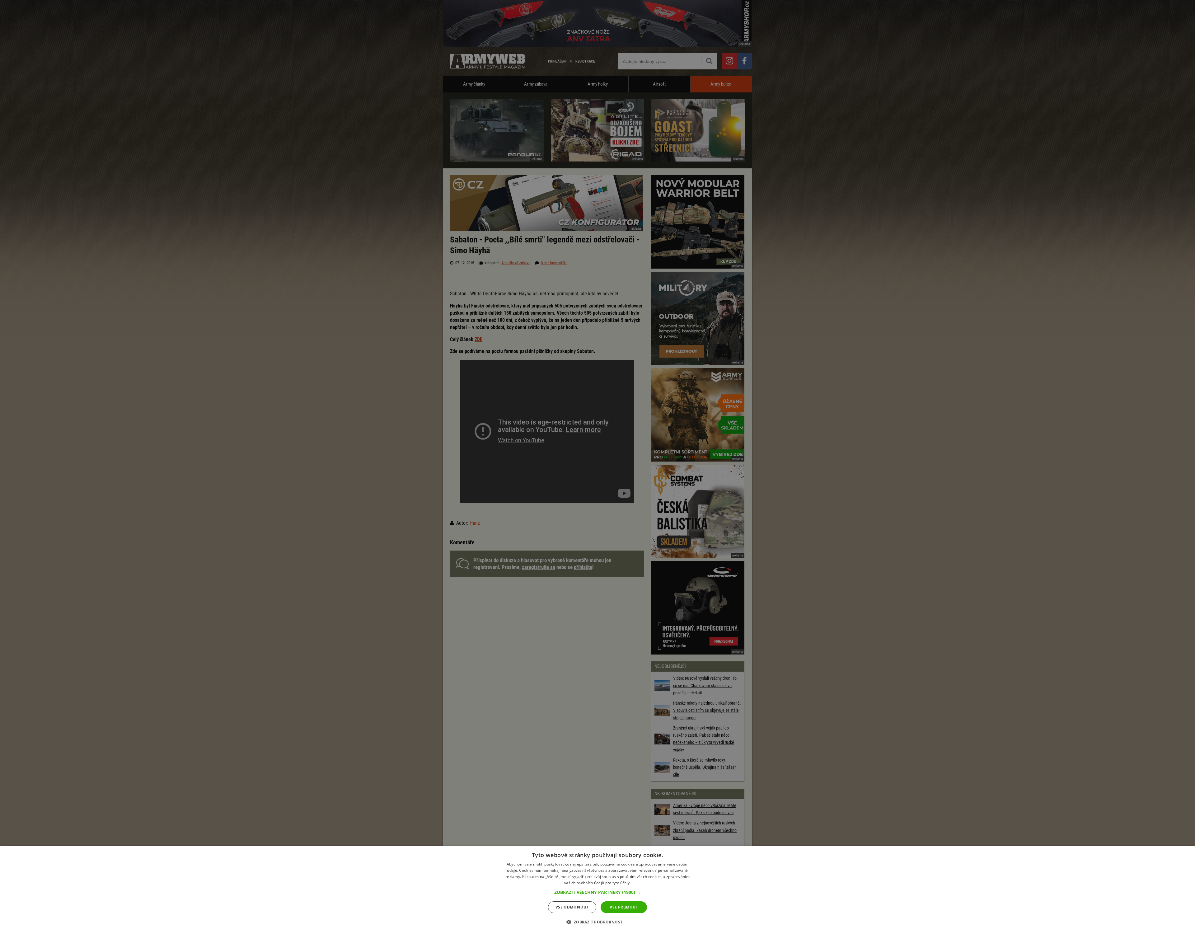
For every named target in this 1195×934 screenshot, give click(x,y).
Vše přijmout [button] (624, 907)
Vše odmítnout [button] (572, 907)
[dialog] (597, 890)
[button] (597, 892)
